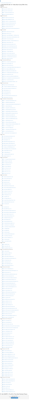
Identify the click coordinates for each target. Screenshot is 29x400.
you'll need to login (17, 396)
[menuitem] (0, 1)
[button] (0, 0)
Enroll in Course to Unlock (14, 397)
